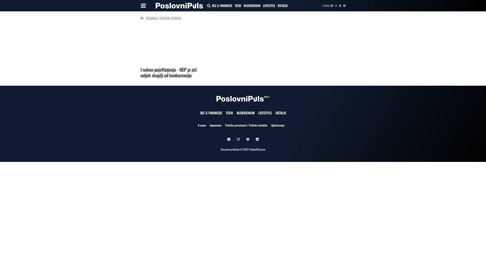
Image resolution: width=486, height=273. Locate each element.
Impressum (215, 125)
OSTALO (283, 5)
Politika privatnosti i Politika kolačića (246, 125)
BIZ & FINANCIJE (222, 5)
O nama (326, 6)
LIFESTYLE (269, 5)
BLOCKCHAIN (252, 5)
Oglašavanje (277, 125)
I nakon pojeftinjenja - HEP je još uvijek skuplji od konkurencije (168, 72)
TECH (238, 5)
